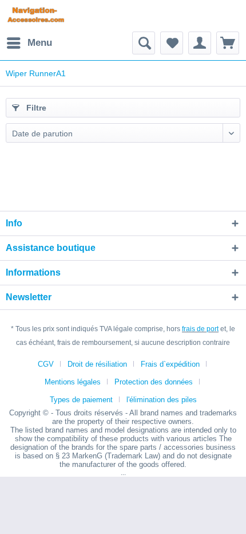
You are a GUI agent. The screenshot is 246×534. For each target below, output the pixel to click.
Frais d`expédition (170, 364)
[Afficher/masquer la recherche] (143, 43)
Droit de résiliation (97, 364)
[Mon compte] (199, 43)
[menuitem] (29, 43)
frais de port (200, 329)
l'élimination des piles (161, 399)
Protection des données (153, 382)
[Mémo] (171, 43)
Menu (39, 42)
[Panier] (227, 43)
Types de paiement (81, 399)
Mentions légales (73, 382)
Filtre (35, 107)
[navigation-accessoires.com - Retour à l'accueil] (36, 16)
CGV (46, 364)
